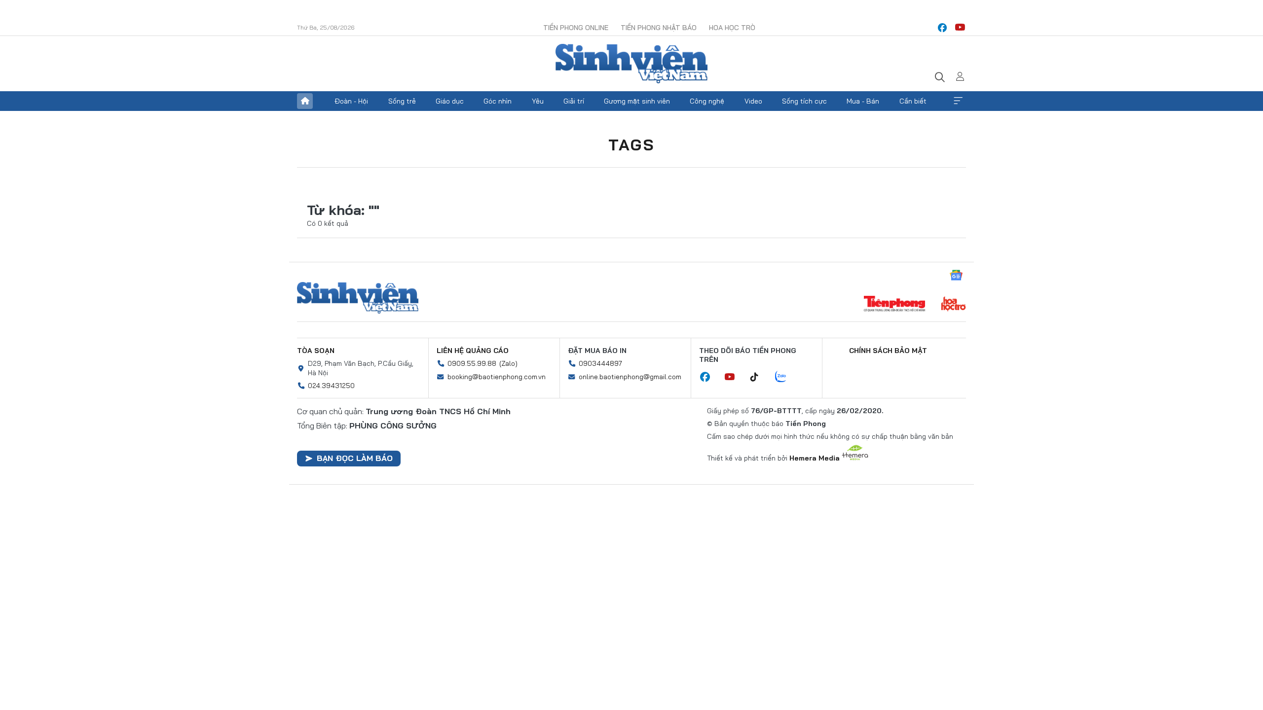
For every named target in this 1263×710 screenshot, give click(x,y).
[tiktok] (759, 377)
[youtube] (960, 28)
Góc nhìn (497, 101)
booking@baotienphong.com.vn (496, 376)
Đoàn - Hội (351, 101)
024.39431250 (331, 385)
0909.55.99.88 (471, 363)
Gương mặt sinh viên (637, 101)
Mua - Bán (863, 101)
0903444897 (600, 363)
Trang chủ (305, 101)
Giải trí (573, 101)
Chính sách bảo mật (888, 350)
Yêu (538, 101)
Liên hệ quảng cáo (473, 350)
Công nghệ (707, 101)
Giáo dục (450, 101)
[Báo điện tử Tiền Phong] (894, 305)
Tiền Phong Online (575, 27)
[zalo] (786, 377)
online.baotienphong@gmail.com (630, 376)
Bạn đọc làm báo (355, 458)
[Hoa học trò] (953, 305)
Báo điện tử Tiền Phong (631, 63)
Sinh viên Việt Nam (357, 298)
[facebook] (942, 28)
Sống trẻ (402, 101)
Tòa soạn (315, 350)
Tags (631, 144)
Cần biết (913, 101)
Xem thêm (958, 101)
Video (753, 101)
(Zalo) (508, 363)
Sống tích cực (804, 101)
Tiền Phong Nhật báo (659, 27)
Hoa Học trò (732, 27)
